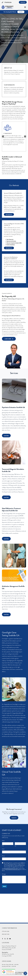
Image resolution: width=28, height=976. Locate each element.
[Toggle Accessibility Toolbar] (25, 973)
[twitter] (5, 938)
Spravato (20, 168)
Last (15, 845)
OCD (16, 326)
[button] (3, 136)
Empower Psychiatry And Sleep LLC (11, 161)
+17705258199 (5, 942)
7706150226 (7, 2)
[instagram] (7, 938)
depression (12, 326)
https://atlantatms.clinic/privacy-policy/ (11, 868)
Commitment (7, 133)
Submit (4, 886)
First (3, 845)
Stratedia (20, 974)
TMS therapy (14, 168)
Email (3, 849)
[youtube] (10, 938)
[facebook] (2, 938)
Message (4, 874)
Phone (3, 856)
